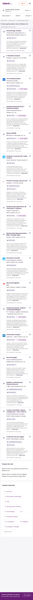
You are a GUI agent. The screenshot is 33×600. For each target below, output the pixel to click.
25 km (27, 10)
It (22, 511)
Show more (23, 48)
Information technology (13, 496)
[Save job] (30, 30)
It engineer (24, 522)
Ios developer (10, 511)
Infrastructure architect (13, 506)
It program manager (12, 527)
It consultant (10, 522)
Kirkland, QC (12, 20)
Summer (9, 491)
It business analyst (12, 516)
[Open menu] (30, 3)
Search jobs (4, 20)
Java (7, 501)
